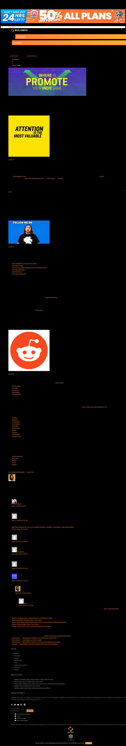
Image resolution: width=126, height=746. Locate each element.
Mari (25, 603)
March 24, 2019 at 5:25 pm (23, 593)
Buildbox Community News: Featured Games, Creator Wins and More (32, 618)
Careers (16, 669)
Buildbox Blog (18, 660)
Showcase (17, 656)
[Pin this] (19, 65)
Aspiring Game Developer (23, 714)
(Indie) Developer (21, 718)
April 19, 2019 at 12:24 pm (20, 529)
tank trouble (20, 552)
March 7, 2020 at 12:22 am (20, 520)
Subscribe (30, 710)
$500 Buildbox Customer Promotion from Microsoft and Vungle (41, 642)
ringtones (14, 644)
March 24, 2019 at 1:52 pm (20, 580)
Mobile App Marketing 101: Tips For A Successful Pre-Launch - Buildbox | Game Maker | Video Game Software (43, 527)
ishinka (19, 504)
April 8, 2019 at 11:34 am (26, 605)
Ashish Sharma (16, 638)
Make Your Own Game (20, 665)
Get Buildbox (21, 36)
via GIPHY (11, 159)
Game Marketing (32, 56)
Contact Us (17, 667)
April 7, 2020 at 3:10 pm (19, 506)
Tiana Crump (14, 56)
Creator (18, 716)
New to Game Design (22, 720)
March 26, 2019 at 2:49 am (20, 554)
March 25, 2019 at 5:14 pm (20, 568)
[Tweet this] (13, 65)
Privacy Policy (80, 743)
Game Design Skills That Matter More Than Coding (27, 620)
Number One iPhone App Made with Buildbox (57, 636)
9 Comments (15, 59)
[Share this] (12, 65)
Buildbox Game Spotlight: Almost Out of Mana (25, 624)
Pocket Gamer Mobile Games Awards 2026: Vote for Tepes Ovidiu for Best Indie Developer (39, 622)
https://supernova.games (111, 608)
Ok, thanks (88, 743)
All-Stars (16, 658)
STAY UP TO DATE (15, 708)
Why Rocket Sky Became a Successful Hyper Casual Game (39, 638)
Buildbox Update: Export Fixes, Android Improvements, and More (31, 626)
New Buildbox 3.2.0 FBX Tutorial (31, 640)
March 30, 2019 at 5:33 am (20, 541)
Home (16, 653)
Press (15, 662)
